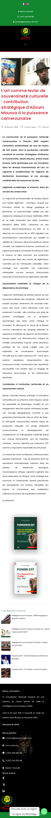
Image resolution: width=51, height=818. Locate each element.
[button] (25, 45)
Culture (45, 127)
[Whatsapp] (44, 811)
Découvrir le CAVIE (10, 724)
